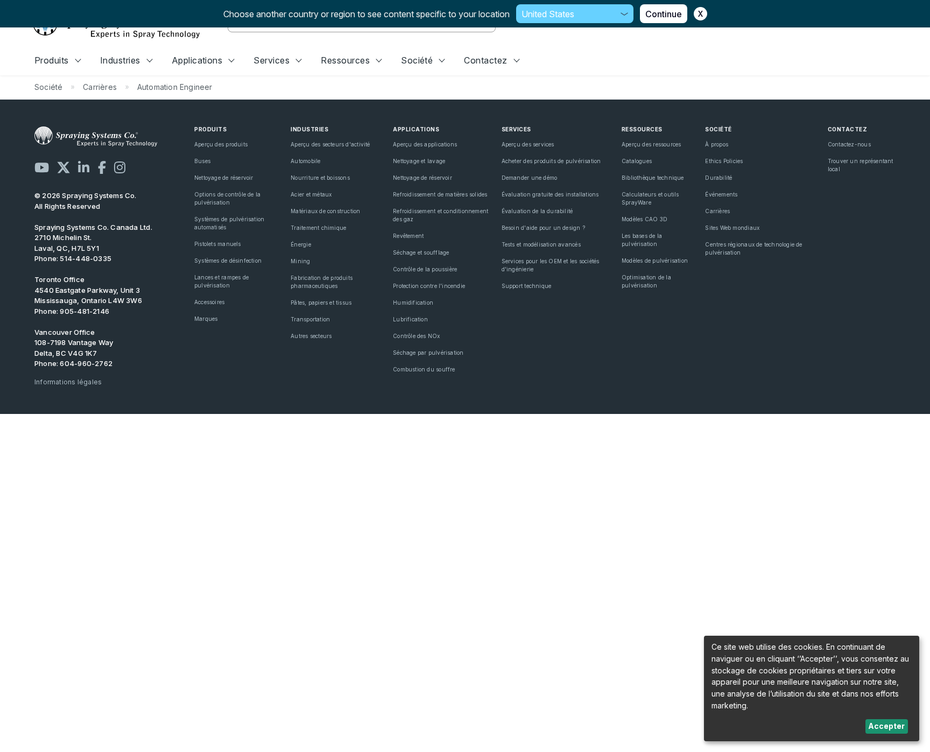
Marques (205, 318)
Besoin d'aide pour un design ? (543, 227)
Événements (721, 194)
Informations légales (68, 382)
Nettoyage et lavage (419, 161)
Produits (51, 60)
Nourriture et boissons (320, 177)
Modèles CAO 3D (644, 219)
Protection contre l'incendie (429, 286)
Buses (202, 161)
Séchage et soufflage (421, 252)
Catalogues (637, 161)
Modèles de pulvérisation (655, 260)
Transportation (310, 319)
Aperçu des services (528, 144)
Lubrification (410, 319)
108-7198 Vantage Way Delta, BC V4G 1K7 (73, 347)
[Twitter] (63, 167)
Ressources (345, 60)
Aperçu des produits (221, 144)
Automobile (305, 161)
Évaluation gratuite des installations (550, 194)
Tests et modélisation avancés (541, 244)
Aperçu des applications (425, 144)
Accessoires (209, 302)
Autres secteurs (311, 336)
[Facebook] (102, 167)
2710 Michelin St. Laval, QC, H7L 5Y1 (66, 242)
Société (417, 60)
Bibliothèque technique (653, 177)
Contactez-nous (849, 144)
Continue (663, 14)
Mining (300, 261)
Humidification (413, 302)
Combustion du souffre (424, 369)
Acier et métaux (311, 194)
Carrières (717, 211)
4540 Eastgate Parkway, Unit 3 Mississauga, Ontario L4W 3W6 (88, 295)
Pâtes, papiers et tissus (321, 302)
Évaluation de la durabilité (537, 211)
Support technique (527, 286)
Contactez (485, 60)
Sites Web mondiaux (732, 227)
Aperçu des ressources (651, 144)
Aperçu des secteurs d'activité (330, 144)
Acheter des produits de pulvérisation (551, 161)
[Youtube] (41, 167)
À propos (716, 144)
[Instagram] (119, 167)
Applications (197, 60)
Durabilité (718, 177)
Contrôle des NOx (416, 336)
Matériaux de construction (325, 211)
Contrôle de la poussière (425, 269)
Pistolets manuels (217, 244)
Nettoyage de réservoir (223, 177)
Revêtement (408, 236)
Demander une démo (530, 177)
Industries (120, 60)
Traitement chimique (318, 227)
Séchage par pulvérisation (428, 352)
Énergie (301, 244)
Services (271, 60)
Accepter (886, 725)
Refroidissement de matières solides (440, 194)
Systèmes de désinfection (228, 260)
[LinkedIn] (83, 167)
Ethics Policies (724, 161)
